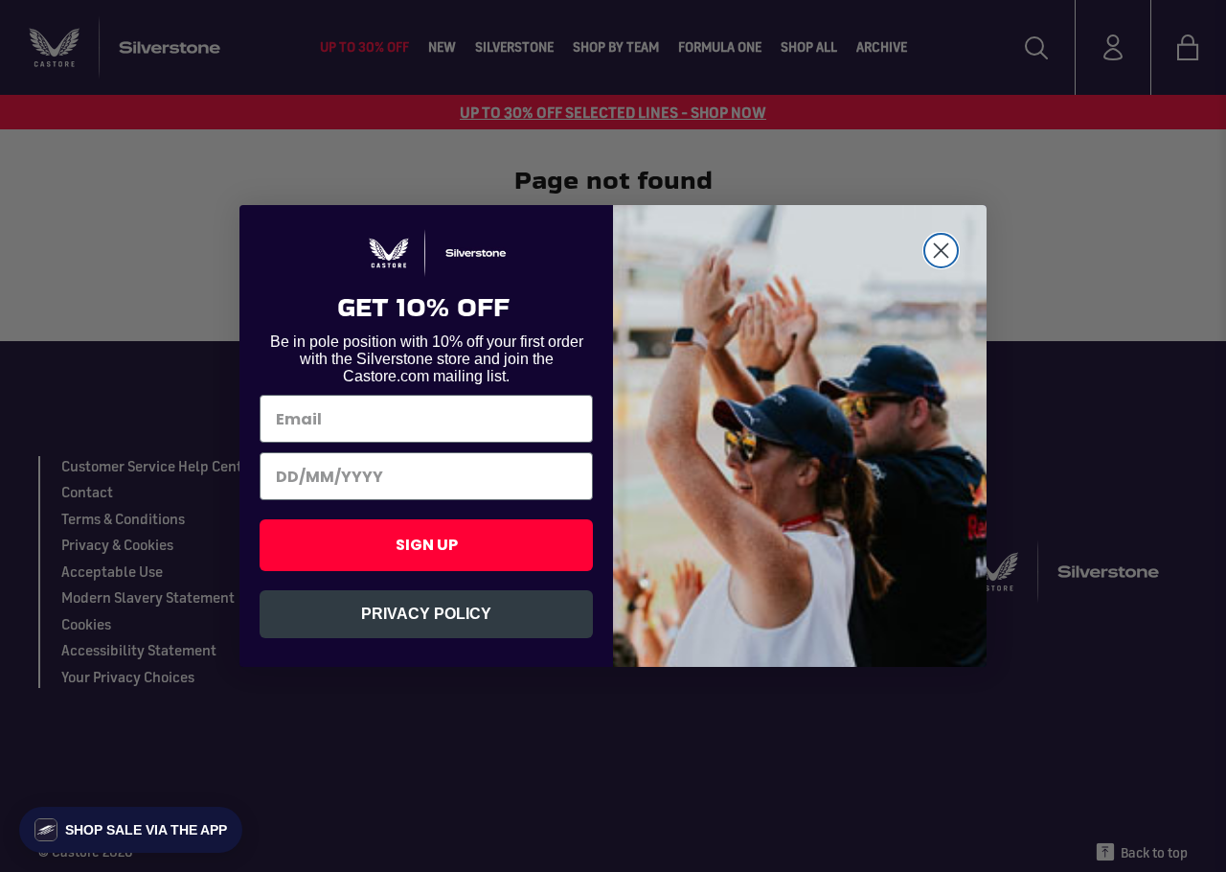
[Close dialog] (941, 242)
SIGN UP (427, 553)
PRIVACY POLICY (426, 622)
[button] (130, 830)
